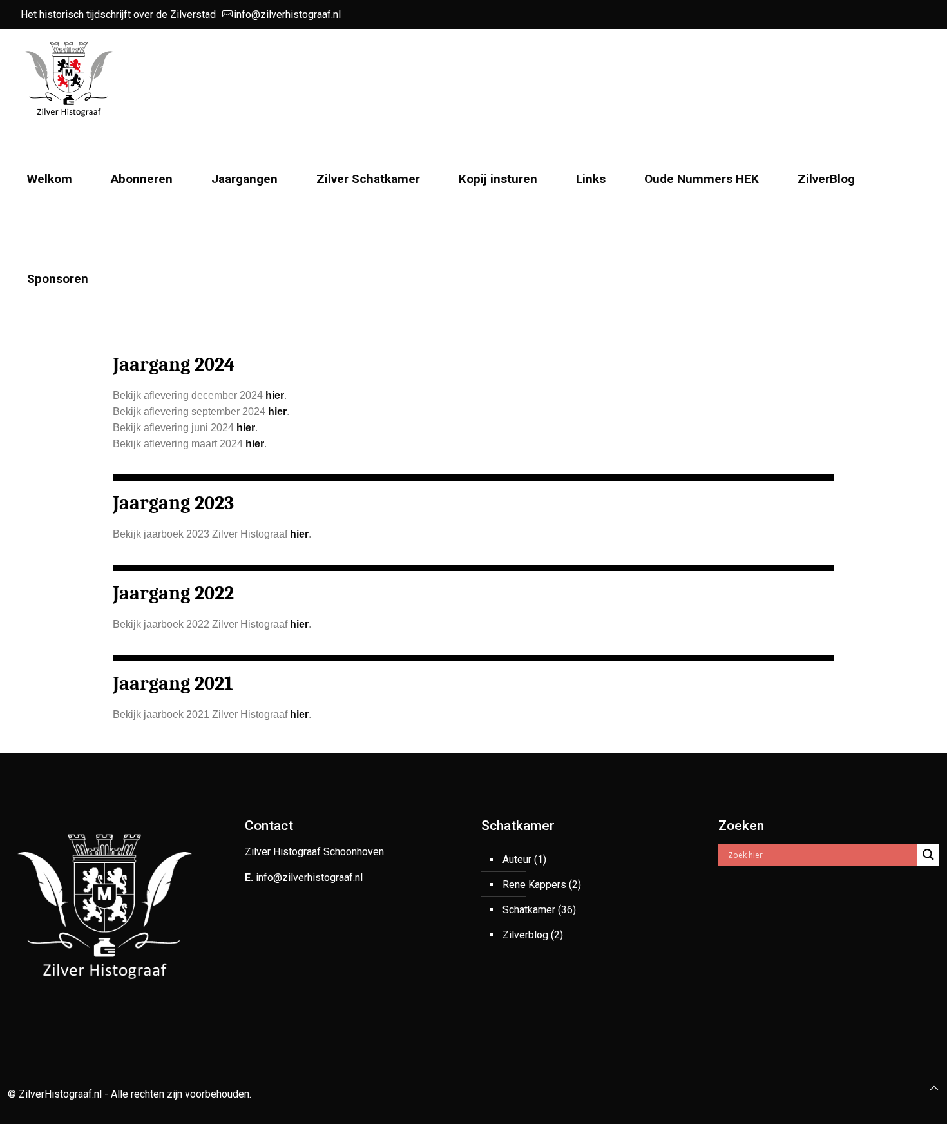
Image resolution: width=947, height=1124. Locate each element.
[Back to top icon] (934, 1088)
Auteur (516, 859)
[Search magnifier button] (928, 855)
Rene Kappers (534, 884)
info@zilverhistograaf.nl (287, 14)
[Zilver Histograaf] (69, 79)
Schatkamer (528, 910)
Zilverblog (525, 935)
